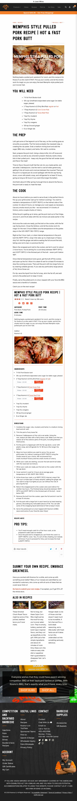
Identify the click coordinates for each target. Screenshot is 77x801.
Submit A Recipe (27, 738)
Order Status (7, 763)
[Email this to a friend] (61, 554)
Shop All (48, 690)
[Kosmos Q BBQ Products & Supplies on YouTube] (46, 740)
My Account (7, 760)
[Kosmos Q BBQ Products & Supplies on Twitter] (39, 740)
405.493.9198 (44, 731)
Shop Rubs (28, 690)
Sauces (5, 736)
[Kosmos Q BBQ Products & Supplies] (5, 7)
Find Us (42, 7)
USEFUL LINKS (28, 711)
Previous (55, 22)
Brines (5, 740)
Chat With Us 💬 (45, 722)
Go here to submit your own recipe (26, 589)
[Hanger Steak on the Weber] (56, 605)
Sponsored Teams (27, 731)
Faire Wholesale (27, 744)
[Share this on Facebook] (56, 549)
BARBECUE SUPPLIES (62, 713)
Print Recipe (21, 549)
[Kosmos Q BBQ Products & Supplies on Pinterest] (50, 740)
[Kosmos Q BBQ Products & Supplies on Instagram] (53, 740)
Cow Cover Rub (43, 110)
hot (49, 379)
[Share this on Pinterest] (61, 549)
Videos (26, 7)
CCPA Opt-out (38, 795)
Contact (41, 719)
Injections (6, 730)
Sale (59, 7)
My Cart (5, 770)
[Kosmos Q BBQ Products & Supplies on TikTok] (39, 743)
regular (42, 379)
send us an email (43, 789)
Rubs (4, 733)
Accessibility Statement (39, 792)
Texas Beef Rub (34, 395)
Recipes (34, 7)
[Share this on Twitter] (51, 549)
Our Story (51, 7)
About (22, 719)
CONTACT (43, 711)
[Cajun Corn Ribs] (38, 605)
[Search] (66, 7)
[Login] (70, 7)
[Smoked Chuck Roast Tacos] (21, 605)
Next (61, 22)
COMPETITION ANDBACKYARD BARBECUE (10, 717)
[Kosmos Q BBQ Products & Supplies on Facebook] (43, 740)
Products (16, 7)
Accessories (62, 723)
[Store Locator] (43, 743)
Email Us (42, 726)
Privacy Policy (26, 747)
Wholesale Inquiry (27, 741)
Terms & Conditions (55, 792)
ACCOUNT (7, 752)
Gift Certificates (8, 766)
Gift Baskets (61, 726)
